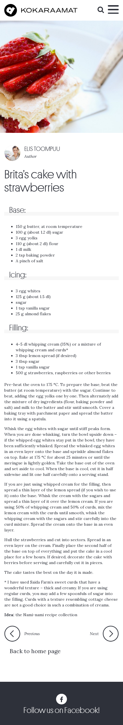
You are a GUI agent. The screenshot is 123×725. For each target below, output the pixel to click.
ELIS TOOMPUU (42, 149)
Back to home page (35, 651)
